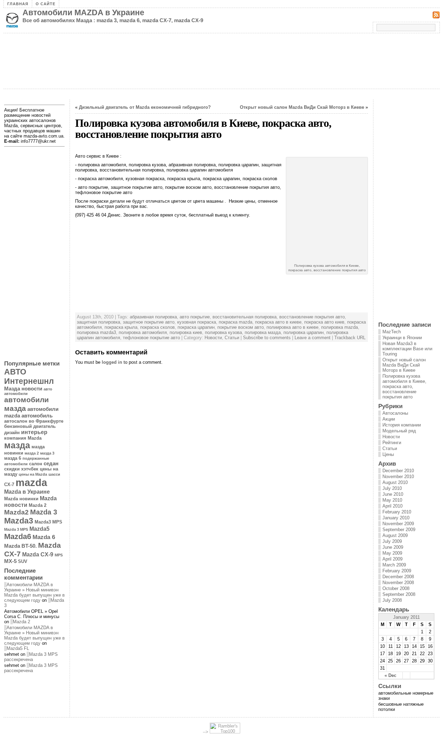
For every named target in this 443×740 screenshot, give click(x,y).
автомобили (16, 393)
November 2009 (398, 523)
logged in (112, 362)
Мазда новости (23, 388)
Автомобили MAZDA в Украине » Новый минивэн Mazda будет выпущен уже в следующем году (34, 592)
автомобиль (37, 416)
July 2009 (392, 541)
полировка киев (186, 332)
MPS (59, 555)
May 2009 (392, 553)
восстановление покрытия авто (312, 316)
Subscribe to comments (267, 337)
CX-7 (9, 484)
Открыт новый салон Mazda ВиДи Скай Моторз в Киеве (302, 107)
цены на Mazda (33, 474)
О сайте (45, 4)
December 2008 (398, 576)
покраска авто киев (324, 322)
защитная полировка (98, 322)
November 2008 (398, 582)
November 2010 (398, 476)
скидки (12, 469)
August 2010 (395, 482)
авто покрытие (195, 316)
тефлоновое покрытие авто (151, 337)
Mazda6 (17, 536)
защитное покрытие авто (148, 322)
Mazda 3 (43, 512)
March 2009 (394, 564)
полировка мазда (263, 332)
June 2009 (392, 547)
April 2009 (392, 559)
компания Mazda (23, 438)
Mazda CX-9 (37, 554)
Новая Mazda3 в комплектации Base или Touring (407, 348)
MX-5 (10, 561)
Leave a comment (313, 337)
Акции (388, 419)
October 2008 (395, 588)
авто (48, 389)
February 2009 (396, 570)
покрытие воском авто (240, 327)
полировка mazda (339, 327)
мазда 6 (12, 458)
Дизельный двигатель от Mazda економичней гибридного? (145, 107)
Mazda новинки (21, 498)
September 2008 (398, 594)
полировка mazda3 (96, 332)
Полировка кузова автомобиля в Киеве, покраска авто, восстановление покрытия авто (404, 386)
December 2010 (398, 470)
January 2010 (395, 517)
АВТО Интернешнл (29, 376)
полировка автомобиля (143, 332)
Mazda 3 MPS (16, 529)
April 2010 (392, 506)
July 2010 (392, 488)
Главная (17, 4)
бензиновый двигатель (30, 426)
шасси (54, 474)
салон (35, 463)
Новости (213, 337)
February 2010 (396, 511)
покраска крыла (121, 327)
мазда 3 (47, 453)
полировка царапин (303, 332)
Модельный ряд (399, 430)
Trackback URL (349, 337)
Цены (388, 454)
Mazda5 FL (18, 648)
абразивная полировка (153, 316)
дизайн (12, 432)
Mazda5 (39, 529)
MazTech (391, 331)
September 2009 (398, 529)
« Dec (390, 675)
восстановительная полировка (245, 316)
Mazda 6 (44, 537)
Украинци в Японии (402, 337)
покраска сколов (157, 327)
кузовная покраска (196, 322)
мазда (17, 445)
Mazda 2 (37, 505)
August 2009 (395, 535)
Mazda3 (18, 520)
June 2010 (392, 494)
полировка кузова (223, 332)
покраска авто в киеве (278, 322)
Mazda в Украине (27, 491)
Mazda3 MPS (48, 522)
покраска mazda (235, 322)
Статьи (232, 337)
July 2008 (392, 600)
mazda (31, 482)
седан (51, 463)
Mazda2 (16, 512)
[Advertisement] (129, 96)
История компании (401, 425)
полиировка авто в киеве (292, 327)
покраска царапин (196, 327)
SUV (22, 561)
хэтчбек (29, 469)
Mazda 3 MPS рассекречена (31, 657)
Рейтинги (391, 442)
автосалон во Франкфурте (33, 421)
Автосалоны (395, 413)
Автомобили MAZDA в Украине (83, 12)
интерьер (34, 432)
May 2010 (392, 500)
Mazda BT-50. (20, 546)
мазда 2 (32, 453)
